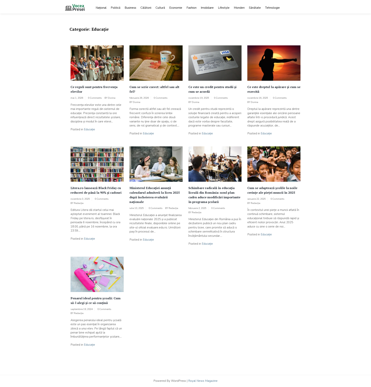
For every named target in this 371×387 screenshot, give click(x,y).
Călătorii (145, 8)
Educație (89, 129)
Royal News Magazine (203, 381)
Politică (115, 8)
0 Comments (95, 97)
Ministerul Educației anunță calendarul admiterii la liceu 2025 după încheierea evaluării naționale (154, 195)
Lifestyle (224, 8)
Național (101, 8)
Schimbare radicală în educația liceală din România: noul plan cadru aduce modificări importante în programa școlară (214, 195)
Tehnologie (272, 8)
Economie (175, 8)
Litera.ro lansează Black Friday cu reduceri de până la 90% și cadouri (96, 190)
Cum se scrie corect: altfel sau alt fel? (154, 89)
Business (130, 8)
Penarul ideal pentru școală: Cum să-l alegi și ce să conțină (96, 300)
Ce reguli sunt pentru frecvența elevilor (94, 89)
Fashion (191, 8)
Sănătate (255, 8)
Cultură (160, 8)
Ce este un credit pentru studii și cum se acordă (212, 89)
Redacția (78, 203)
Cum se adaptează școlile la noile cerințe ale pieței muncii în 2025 (272, 190)
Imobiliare (207, 8)
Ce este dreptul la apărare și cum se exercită (273, 89)
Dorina (111, 97)
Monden (239, 8)
